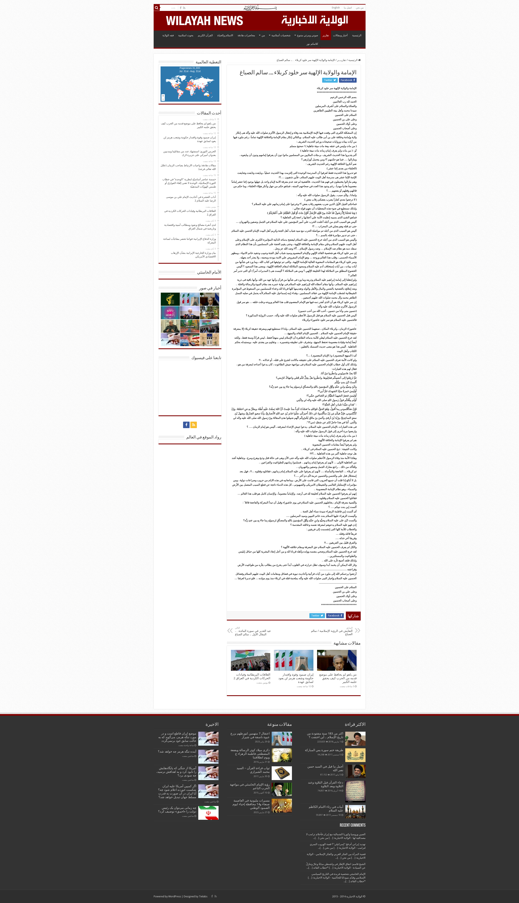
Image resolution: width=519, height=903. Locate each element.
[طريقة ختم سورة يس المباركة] (355, 755)
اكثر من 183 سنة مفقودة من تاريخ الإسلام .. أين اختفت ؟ (325, 735)
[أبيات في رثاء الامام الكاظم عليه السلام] (355, 812)
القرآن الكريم (205, 35)
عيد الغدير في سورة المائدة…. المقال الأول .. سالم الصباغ (253, 631)
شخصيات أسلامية (281, 35)
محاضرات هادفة (246, 35)
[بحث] (157, 8)
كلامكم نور (312, 43)
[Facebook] (180, 7)
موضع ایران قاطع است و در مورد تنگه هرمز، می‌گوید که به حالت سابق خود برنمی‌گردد (177, 737)
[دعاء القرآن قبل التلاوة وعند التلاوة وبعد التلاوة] (355, 791)
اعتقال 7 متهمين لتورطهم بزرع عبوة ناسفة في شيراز (250, 735)
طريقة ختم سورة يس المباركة (324, 750)
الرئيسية (356, 35)
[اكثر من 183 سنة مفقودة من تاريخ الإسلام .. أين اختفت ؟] (355, 738)
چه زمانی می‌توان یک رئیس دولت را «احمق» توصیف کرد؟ (177, 809)
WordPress (174, 896)
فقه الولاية (168, 35)
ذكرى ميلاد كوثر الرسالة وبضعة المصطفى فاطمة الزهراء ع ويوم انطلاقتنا (250, 753)
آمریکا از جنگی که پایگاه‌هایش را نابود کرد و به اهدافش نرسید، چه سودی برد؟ (176, 771)
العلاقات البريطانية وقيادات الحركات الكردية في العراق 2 (252, 676)
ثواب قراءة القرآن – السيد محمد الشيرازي (253, 770)
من (263, 35)
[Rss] (184, 7)
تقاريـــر (341, 60)
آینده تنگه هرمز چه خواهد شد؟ (177, 751)
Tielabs (203, 896)
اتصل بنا (348, 7)
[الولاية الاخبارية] (315, 20)
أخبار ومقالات (340, 35)
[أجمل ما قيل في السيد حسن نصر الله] (355, 771)
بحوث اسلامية (185, 35)
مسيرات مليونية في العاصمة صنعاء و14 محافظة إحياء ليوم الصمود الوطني (251, 804)
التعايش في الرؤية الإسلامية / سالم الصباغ (332, 631)
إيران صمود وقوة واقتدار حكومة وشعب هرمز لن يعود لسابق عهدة (295, 678)
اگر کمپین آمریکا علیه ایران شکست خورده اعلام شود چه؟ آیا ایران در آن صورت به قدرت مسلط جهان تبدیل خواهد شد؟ (177, 791)
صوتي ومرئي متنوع (307, 35)
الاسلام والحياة (225, 35)
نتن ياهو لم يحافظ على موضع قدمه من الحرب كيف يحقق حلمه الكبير (338, 678)
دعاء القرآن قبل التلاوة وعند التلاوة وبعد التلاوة (325, 784)
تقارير (326, 35)
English (336, 7)
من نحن (360, 7)
